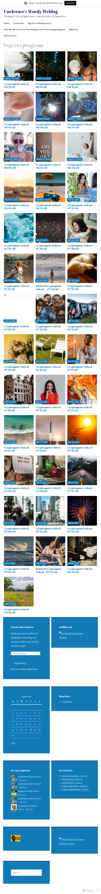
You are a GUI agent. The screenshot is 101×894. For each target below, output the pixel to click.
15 (35, 718)
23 (39, 724)
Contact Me (18, 23)
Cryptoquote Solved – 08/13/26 (17, 85)
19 (21, 724)
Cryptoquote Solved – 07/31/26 (80, 206)
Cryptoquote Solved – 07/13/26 (17, 449)
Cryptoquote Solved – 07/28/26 (80, 247)
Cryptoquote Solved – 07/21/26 (80, 328)
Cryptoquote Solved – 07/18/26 (49, 368)
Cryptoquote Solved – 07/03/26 (80, 530)
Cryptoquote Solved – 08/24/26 (74, 786)
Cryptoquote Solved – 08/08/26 (49, 126)
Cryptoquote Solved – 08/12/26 (49, 85)
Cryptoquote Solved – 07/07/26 (80, 489)
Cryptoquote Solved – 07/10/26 (80, 449)
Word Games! (10, 35)
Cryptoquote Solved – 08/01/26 (49, 206)
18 (17, 724)
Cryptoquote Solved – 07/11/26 (49, 449)
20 (26, 724)
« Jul (13, 743)
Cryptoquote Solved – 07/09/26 (17, 489)
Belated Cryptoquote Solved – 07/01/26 (49, 570)
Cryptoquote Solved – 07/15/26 (49, 408)
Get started (70, 3)
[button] (15, 839)
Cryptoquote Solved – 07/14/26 (80, 408)
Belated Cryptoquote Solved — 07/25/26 (49, 287)
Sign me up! (20, 663)
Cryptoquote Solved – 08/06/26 (17, 166)
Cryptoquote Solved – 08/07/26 (80, 126)
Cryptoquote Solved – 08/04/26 (80, 166)
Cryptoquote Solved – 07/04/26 (49, 530)
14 (30, 718)
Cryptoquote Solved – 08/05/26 (49, 166)
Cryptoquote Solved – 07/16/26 (17, 408)
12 (21, 718)
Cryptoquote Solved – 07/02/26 (17, 570)
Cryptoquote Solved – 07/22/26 (49, 328)
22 (35, 724)
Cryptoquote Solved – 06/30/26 (80, 570)
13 (25, 718)
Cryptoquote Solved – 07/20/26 (17, 368)
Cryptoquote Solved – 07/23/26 (17, 328)
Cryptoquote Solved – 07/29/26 (49, 247)
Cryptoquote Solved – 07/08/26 (49, 489)
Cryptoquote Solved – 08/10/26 (17, 126)
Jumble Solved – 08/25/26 (72, 779)
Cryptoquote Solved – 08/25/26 (74, 776)
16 (39, 718)
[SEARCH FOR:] (26, 872)
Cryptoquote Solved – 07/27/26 (17, 287)
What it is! (73, 29)
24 (13, 729)
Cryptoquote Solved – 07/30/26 (17, 247)
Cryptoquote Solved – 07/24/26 (80, 287)
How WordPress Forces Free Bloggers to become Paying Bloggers (34, 29)
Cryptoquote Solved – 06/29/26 (17, 611)
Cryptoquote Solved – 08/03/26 (17, 206)
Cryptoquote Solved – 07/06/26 (17, 530)
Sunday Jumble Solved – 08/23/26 (75, 789)
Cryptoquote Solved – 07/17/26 (80, 368)
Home (7, 23)
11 (17, 718)
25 (17, 729)
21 (30, 724)
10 (13, 718)
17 (13, 724)
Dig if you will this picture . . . (41, 23)
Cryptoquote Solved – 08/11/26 (80, 85)
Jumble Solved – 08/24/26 (72, 782)
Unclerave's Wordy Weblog (31, 11)
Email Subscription (22, 627)
